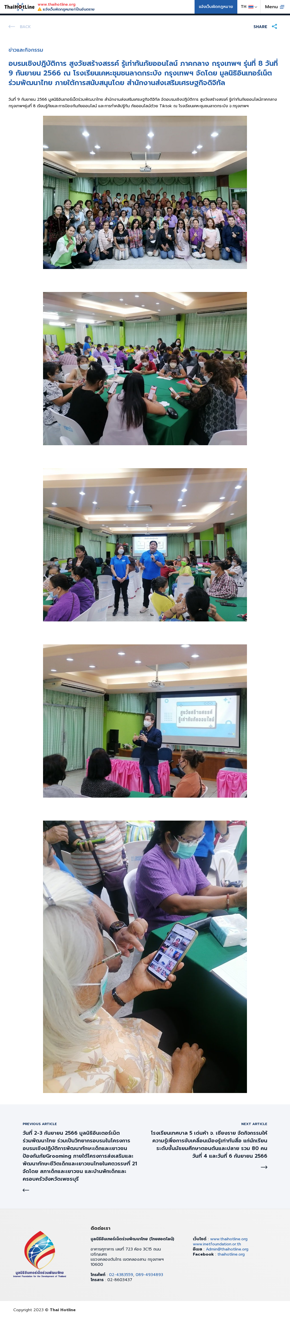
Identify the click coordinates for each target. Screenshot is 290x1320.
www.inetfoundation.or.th (217, 1244)
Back (25, 27)
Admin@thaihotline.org (227, 1249)
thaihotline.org (231, 1254)
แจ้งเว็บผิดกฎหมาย (216, 7)
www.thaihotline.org (229, 1239)
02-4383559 (121, 1275)
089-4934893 (149, 1275)
